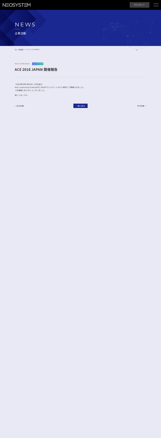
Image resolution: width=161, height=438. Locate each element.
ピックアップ (38, 64)
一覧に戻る (80, 105)
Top (16, 49)
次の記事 (140, 105)
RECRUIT (139, 5)
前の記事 (20, 105)
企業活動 (21, 49)
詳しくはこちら (21, 95)
